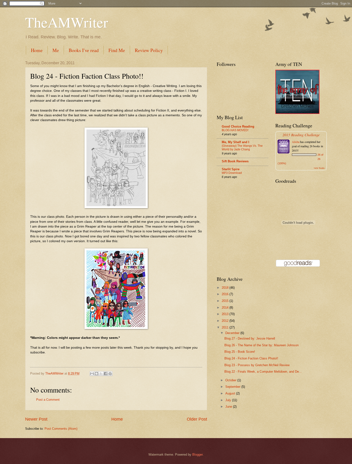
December (232, 333)
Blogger (197, 454)
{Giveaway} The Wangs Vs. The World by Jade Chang (242, 147)
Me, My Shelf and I (235, 142)
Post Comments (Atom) (61, 428)
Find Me (116, 50)
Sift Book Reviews (235, 161)
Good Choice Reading (238, 126)
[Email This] (92, 373)
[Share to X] (101, 373)
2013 (225, 314)
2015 (225, 301)
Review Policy (149, 50)
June (229, 406)
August (230, 393)
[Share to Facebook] (105, 373)
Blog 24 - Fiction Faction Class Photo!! (251, 358)
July (228, 400)
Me (55, 50)
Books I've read (84, 50)
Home (37, 50)
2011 (225, 327)
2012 (225, 321)
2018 (225, 287)
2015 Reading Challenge (301, 134)
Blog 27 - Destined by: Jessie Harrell (249, 338)
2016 (225, 294)
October (231, 380)
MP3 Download (232, 173)
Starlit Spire (230, 169)
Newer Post (36, 419)
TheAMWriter (66, 22)
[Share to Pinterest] (110, 373)
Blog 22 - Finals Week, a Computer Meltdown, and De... (263, 371)
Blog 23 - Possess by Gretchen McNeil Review (257, 365)
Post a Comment (48, 399)
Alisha (295, 142)
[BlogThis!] (96, 373)
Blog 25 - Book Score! (239, 351)
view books (319, 168)
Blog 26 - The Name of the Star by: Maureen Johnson (261, 345)
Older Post (197, 419)
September (233, 386)
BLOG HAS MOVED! (235, 130)
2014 (225, 307)
